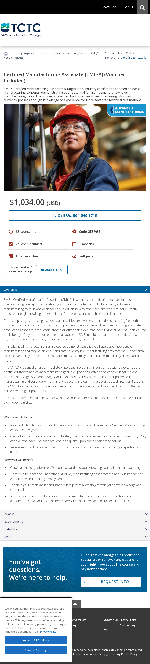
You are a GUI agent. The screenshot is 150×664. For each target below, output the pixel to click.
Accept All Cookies (36, 640)
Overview (10, 290)
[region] (36, 629)
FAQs (7, 537)
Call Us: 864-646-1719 (75, 215)
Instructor (10, 529)
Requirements (13, 521)
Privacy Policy (129, 654)
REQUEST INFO (52, 270)
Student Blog (127, 625)
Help (105, 629)
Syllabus (9, 514)
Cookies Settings (36, 650)
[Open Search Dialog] (142, 7)
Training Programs (23, 53)
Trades (43, 53)
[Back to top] (75, 619)
